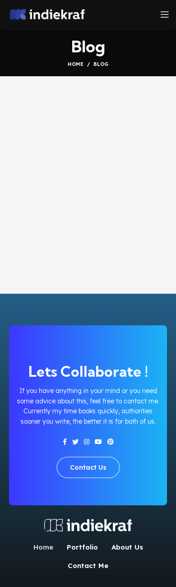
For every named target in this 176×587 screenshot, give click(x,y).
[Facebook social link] (64, 442)
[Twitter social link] (75, 442)
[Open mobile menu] (165, 14)
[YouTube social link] (98, 442)
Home (75, 64)
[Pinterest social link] (110, 442)
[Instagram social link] (86, 442)
